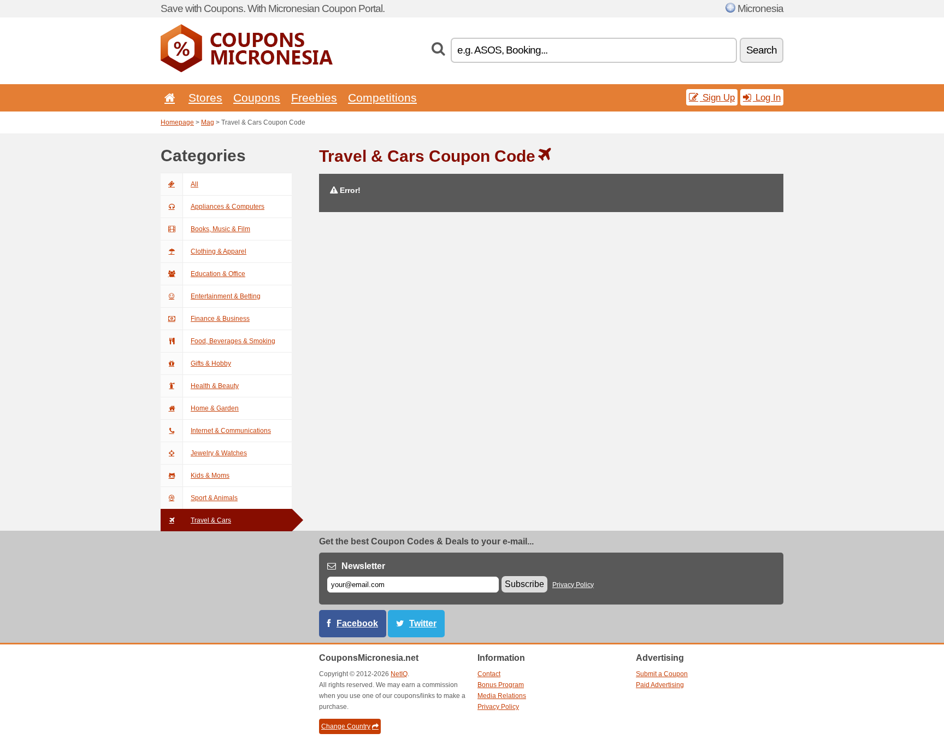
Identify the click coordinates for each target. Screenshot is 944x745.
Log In (767, 97)
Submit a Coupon (662, 674)
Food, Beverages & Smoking (233, 341)
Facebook (357, 623)
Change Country (345, 726)
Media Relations (501, 696)
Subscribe (524, 584)
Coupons (256, 97)
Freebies (314, 97)
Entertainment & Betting (226, 296)
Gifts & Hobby (211, 363)
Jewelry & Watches (219, 453)
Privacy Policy (573, 585)
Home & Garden (215, 408)
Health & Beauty (215, 386)
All (194, 184)
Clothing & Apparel (218, 251)
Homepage (177, 122)
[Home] (168, 97)
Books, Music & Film (220, 229)
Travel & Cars (211, 520)
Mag (207, 122)
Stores (205, 97)
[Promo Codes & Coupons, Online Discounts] (247, 70)
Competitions (382, 97)
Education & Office (218, 274)
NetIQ (399, 674)
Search (761, 50)
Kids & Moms (210, 475)
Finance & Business (220, 318)
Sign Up (717, 97)
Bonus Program (500, 685)
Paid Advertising (660, 685)
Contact (488, 674)
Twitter (422, 623)
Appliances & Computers (227, 206)
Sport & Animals (214, 498)
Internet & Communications (231, 431)
